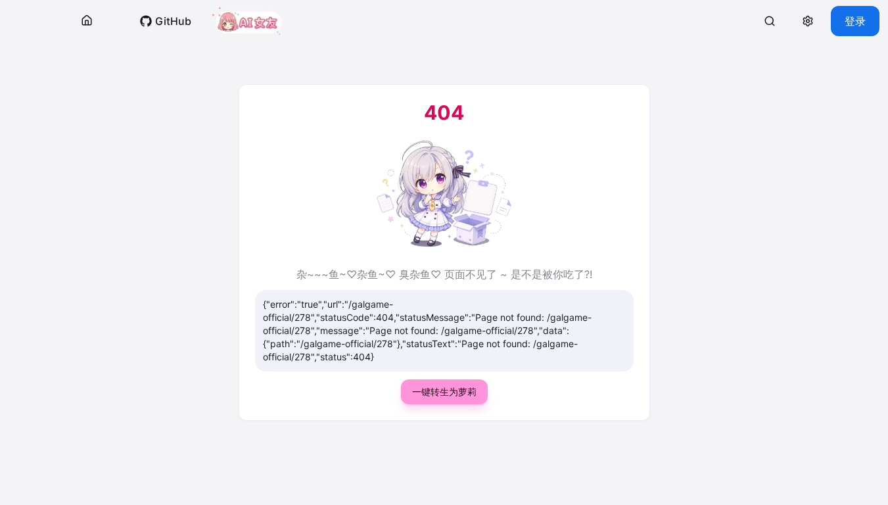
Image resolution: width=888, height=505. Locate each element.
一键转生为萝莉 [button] (444, 391)
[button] (87, 21)
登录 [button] (855, 21)
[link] (165, 21)
